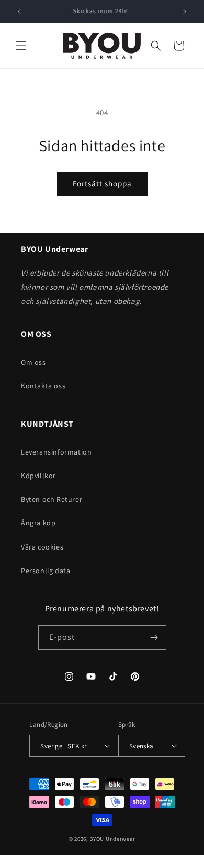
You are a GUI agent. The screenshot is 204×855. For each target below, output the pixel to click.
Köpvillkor (38, 475)
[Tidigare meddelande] (19, 11)
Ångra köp (38, 522)
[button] (20, 45)
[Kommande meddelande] (184, 11)
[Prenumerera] (154, 637)
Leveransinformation (56, 452)
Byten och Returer (51, 499)
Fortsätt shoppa (102, 183)
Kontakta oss (43, 385)
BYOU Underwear (112, 838)
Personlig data (45, 570)
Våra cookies (42, 547)
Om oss (33, 362)
